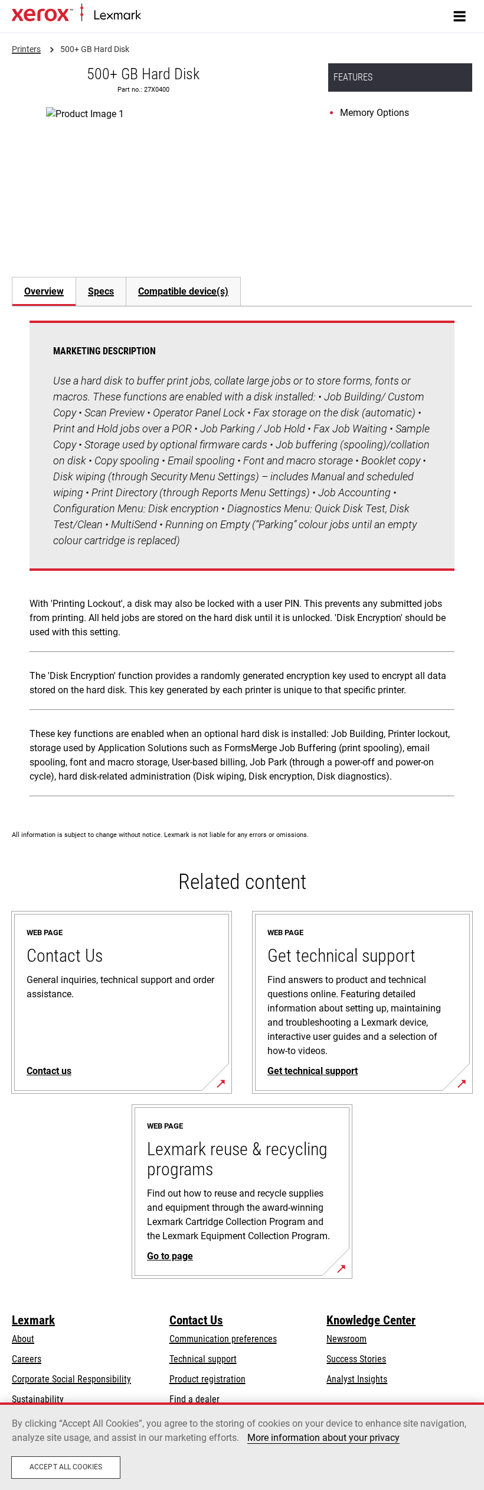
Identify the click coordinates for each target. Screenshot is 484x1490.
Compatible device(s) (183, 291)
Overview (44, 291)
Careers (26, 1359)
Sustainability (38, 1399)
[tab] (44, 291)
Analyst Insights (356, 1379)
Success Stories (356, 1359)
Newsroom (346, 1338)
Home (150, 16)
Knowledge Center (371, 1320)
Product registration (207, 1379)
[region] (242, 1446)
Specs (101, 291)
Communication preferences (223, 1338)
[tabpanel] (242, 561)
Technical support (203, 1359)
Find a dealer (194, 1399)
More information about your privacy (323, 1437)
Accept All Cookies (66, 1467)
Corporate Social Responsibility (71, 1379)
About (23, 1338)
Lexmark (33, 1320)
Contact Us (196, 1320)
